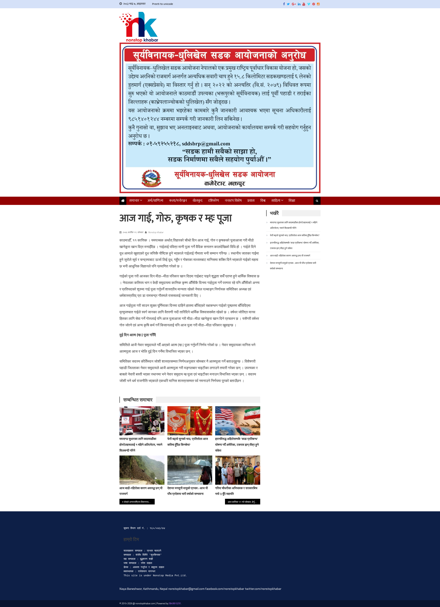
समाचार (134, 201)
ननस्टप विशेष (233, 201)
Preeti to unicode (162, 3)
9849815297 (175, 603)
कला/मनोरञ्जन (178, 201)
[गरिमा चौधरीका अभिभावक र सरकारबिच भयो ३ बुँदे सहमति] (237, 470)
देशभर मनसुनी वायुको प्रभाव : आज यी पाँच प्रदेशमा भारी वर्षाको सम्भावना (293, 265)
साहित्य (275, 201)
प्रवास (251, 201)
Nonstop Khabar (155, 232)
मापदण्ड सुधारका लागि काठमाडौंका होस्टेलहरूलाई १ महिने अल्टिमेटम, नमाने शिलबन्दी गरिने (140, 444)
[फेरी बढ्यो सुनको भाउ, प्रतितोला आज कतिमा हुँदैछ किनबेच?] (189, 420)
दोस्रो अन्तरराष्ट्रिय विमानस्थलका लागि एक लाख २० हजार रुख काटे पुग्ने (139, 502)
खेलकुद (197, 201)
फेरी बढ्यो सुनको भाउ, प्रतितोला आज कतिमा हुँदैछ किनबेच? (295, 235)
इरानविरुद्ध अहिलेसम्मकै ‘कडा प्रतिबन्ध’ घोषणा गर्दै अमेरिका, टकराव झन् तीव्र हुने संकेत (237, 444)
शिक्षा (292, 201)
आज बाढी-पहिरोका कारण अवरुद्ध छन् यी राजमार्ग (290, 255)
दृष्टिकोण (213, 201)
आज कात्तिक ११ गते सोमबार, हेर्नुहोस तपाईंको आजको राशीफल (244, 502)
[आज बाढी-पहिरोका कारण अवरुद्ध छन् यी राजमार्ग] (141, 470)
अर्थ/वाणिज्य (155, 201)
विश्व (263, 201)
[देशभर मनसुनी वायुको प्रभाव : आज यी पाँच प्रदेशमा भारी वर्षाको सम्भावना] (189, 470)
